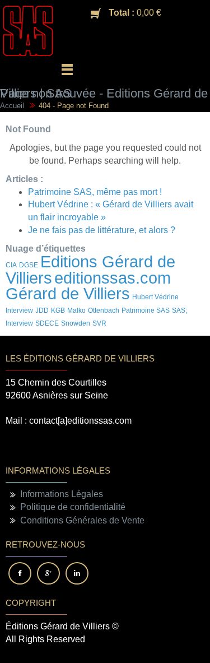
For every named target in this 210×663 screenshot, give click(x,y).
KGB (58, 310)
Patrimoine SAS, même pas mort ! (95, 192)
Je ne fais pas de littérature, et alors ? (101, 230)
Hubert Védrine (155, 297)
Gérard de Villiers (68, 293)
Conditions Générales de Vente (82, 520)
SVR (99, 323)
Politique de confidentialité (72, 507)
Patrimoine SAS (146, 310)
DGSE (28, 265)
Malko (76, 310)
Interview (19, 310)
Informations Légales (61, 494)
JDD (42, 310)
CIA (11, 265)
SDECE (47, 323)
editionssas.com (112, 277)
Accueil (12, 105)
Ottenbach (103, 310)
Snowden (75, 323)
